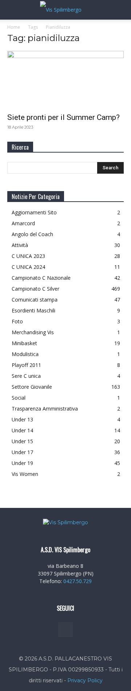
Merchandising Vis (33, 332)
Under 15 (22, 441)
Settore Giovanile (32, 386)
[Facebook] (65, 629)
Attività (20, 245)
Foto (17, 321)
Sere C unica (26, 375)
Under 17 (22, 452)
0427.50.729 (77, 581)
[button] (12, 10)
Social (18, 397)
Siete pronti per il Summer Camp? (63, 117)
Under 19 (22, 463)
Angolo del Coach (32, 234)
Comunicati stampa (34, 299)
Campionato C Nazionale (41, 277)
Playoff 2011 (26, 364)
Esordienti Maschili (33, 310)
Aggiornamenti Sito (34, 212)
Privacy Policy (85, 680)
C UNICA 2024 (28, 266)
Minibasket (24, 343)
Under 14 (22, 430)
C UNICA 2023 (28, 255)
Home (13, 27)
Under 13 (22, 419)
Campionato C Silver (35, 288)
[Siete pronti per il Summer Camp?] (65, 79)
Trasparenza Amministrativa (45, 408)
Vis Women (25, 473)
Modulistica (25, 354)
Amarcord (23, 223)
